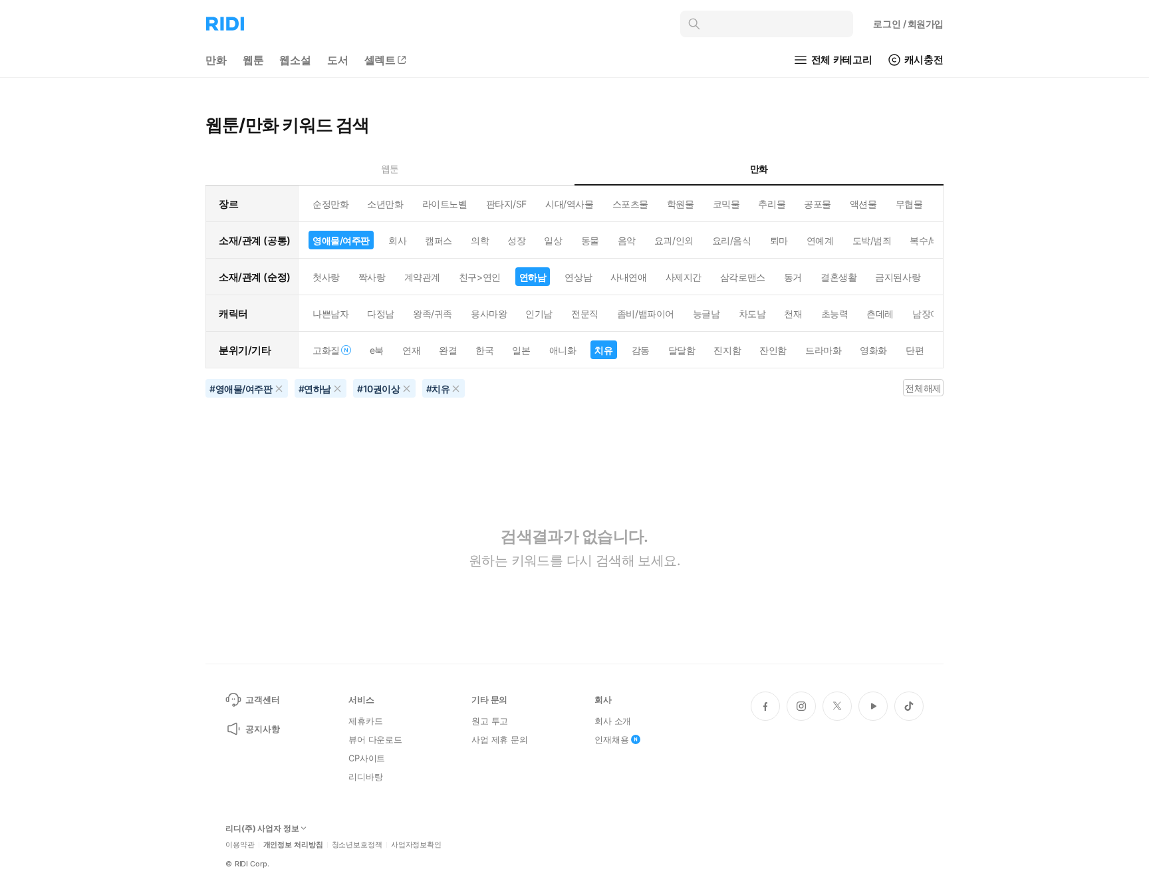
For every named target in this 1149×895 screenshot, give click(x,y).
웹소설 (295, 59)
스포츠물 (630, 203)
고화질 (326, 350)
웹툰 (253, 59)
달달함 (682, 350)
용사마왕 (489, 313)
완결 (448, 350)
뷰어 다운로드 (375, 739)
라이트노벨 (444, 203)
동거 (793, 277)
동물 (590, 240)
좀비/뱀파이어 (645, 313)
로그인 (908, 23)
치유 (603, 350)
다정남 (380, 313)
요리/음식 (731, 240)
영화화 (873, 350)
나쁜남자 (330, 313)
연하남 (533, 277)
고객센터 (262, 699)
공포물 (817, 203)
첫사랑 (326, 277)
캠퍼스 (438, 240)
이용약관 (240, 844)
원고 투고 (489, 720)
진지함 (727, 350)
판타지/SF (506, 203)
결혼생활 (838, 277)
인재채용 (611, 739)
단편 (915, 350)
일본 (521, 350)
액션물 (863, 203)
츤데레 (880, 313)
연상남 (578, 277)
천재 (793, 313)
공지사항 (262, 728)
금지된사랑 (897, 277)
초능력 (834, 313)
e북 (377, 350)
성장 (516, 240)
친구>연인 (480, 277)
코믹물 (726, 203)
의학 (480, 240)
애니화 (562, 350)
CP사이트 (366, 758)
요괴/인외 (674, 240)
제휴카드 (365, 720)
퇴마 (779, 240)
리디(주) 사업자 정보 (262, 828)
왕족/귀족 (432, 313)
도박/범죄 (872, 240)
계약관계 (422, 277)
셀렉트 (380, 59)
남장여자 (930, 313)
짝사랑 (372, 277)
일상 (553, 240)
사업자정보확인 (416, 844)
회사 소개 (612, 720)
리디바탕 (365, 776)
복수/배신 (929, 240)
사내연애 (628, 277)
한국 (484, 350)
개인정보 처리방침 (293, 844)
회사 (397, 240)
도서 (337, 59)
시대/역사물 (569, 203)
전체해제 (923, 388)
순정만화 (330, 203)
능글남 (706, 313)
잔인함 (773, 350)
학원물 (680, 203)
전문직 (584, 313)
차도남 (752, 313)
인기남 (539, 313)
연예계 (820, 240)
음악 (627, 240)
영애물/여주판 (341, 240)
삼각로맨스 (742, 277)
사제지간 (684, 277)
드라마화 (823, 350)
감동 (641, 350)
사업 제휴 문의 (499, 739)
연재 (411, 350)
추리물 (771, 203)
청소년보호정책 (357, 844)
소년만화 (385, 203)
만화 (216, 59)
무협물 (909, 203)
